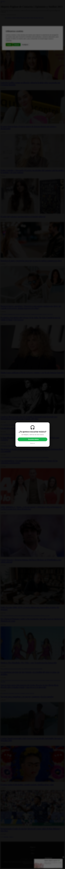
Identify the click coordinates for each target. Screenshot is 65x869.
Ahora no (32, 443)
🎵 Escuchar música (32, 439)
